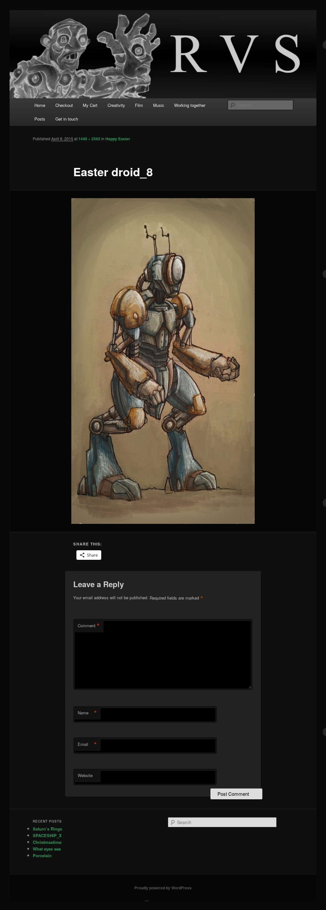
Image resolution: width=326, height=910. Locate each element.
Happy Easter (117, 139)
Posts (39, 119)
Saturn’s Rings (47, 829)
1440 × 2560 (89, 139)
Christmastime (47, 842)
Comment (89, 626)
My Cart (90, 105)
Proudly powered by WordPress (163, 888)
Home (39, 105)
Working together (189, 105)
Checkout (64, 105)
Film (139, 105)
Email (87, 744)
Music (158, 105)
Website (85, 775)
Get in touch (66, 119)
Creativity (116, 105)
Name (87, 713)
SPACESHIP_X (47, 835)
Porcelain (42, 855)
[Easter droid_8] (163, 361)
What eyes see (47, 849)
